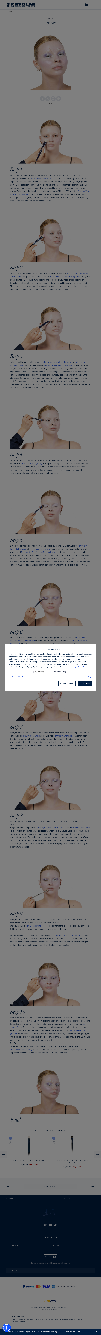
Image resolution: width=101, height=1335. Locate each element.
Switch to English (72, 1332)
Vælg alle (85, 683)
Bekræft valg (67, 683)
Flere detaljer (87, 677)
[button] (6, 1327)
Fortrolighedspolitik (76, 667)
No (89, 1332)
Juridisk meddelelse (17, 677)
